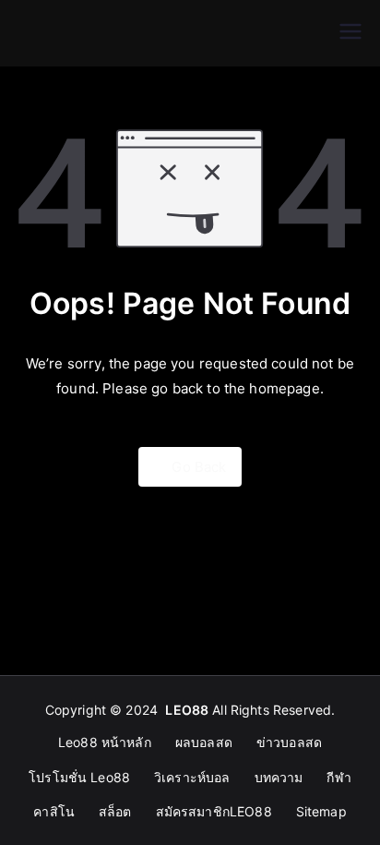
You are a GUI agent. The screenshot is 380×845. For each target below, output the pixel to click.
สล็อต (115, 811)
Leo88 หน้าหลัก (104, 742)
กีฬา (338, 777)
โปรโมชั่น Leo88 (79, 777)
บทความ (279, 777)
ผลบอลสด (203, 742)
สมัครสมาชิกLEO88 (214, 811)
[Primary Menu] (350, 33)
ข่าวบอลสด (289, 742)
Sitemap (321, 811)
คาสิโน (54, 811)
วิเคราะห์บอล (192, 777)
